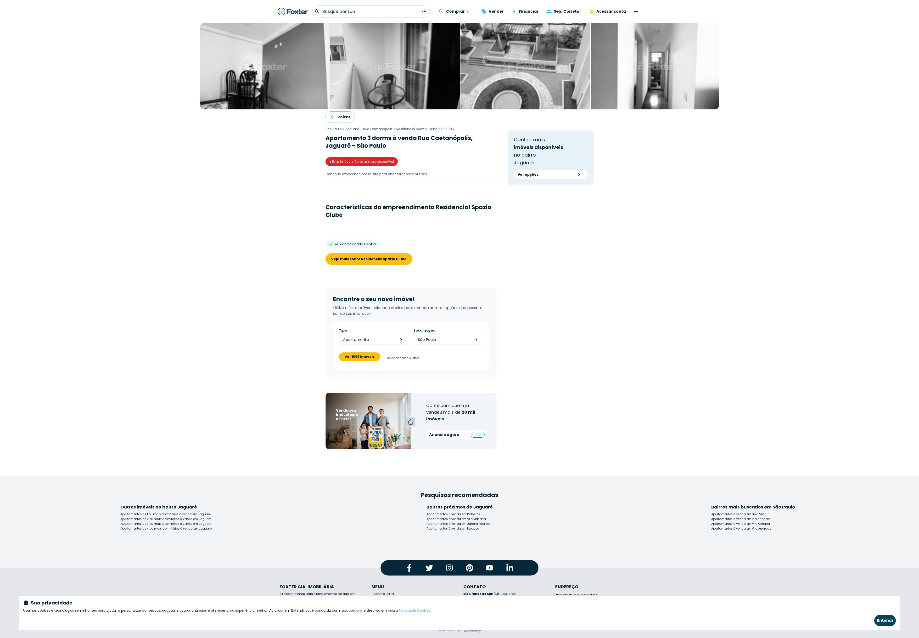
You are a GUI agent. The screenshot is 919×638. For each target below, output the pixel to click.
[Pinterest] (469, 568)
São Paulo (333, 129)
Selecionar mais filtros (403, 358)
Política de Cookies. (415, 610)
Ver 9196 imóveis (360, 356)
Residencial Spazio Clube (416, 129)
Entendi (885, 620)
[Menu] (635, 11)
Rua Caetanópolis (377, 129)
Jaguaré (352, 129)
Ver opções (528, 174)
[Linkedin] (509, 568)
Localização (425, 330)
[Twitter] (429, 568)
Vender (496, 11)
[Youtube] (489, 568)
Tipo (343, 330)
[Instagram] (449, 568)
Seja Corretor (567, 11)
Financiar (528, 11)
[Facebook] (409, 568)
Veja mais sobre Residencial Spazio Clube (369, 259)
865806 (447, 129)
